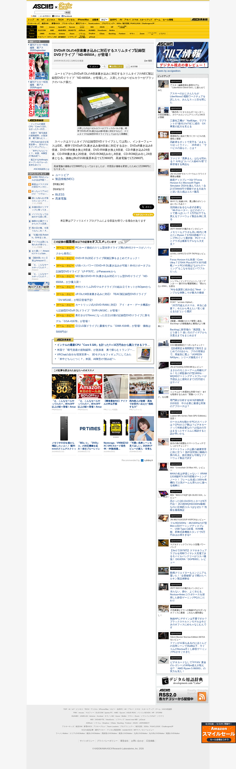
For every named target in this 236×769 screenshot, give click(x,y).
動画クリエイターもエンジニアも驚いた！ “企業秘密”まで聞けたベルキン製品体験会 (188, 575)
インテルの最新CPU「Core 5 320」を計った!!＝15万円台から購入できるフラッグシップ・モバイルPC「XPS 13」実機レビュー (131, 344)
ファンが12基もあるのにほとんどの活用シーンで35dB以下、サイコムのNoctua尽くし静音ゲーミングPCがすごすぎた (188, 647)
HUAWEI (92, 30)
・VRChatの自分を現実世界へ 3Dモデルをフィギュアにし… (39, 144)
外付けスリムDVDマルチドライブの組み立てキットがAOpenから (113, 286)
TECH (61, 19)
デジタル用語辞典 (114, 730)
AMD (52, 30)
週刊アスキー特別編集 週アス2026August (39, 85)
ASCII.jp (42, 6)
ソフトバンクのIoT (152, 33)
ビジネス (51, 19)
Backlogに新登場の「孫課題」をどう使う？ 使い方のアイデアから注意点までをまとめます (188, 332)
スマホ (135, 19)
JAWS (42, 34)
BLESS (59, 194)
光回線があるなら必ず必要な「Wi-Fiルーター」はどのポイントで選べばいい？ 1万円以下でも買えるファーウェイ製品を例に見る (188, 213)
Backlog (112, 34)
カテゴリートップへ (143, 214)
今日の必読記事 (87, 730)
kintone (62, 34)
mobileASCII (127, 730)
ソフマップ (72, 37)
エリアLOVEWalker (77, 733)
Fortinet (122, 34)
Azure (72, 34)
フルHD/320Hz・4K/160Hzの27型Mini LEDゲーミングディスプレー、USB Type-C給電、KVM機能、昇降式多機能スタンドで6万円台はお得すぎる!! (188, 529)
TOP (65, 709)
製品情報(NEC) (64, 179)
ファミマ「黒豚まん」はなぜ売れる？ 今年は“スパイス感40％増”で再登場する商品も (188, 161)
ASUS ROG (62, 30)
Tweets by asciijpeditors (169, 71)
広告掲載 (150, 741)
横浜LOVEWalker (93, 733)
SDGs (119, 23)
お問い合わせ (137, 741)
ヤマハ (132, 34)
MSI (92, 27)
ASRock (82, 30)
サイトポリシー (87, 741)
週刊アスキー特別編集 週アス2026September (39, 48)
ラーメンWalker (62, 733)
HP (112, 27)
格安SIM (45, 23)
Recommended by (131, 460)
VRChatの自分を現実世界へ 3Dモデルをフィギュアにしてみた (94, 354)
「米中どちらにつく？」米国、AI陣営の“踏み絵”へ (86, 358)
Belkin (112, 30)
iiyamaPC (62, 27)
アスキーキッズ (33, 23)
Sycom (72, 27)
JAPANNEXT (62, 37)
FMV (42, 27)
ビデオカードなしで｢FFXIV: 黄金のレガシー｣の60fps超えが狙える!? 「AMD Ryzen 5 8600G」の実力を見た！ (188, 667)
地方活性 (125, 23)
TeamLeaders (94, 23)
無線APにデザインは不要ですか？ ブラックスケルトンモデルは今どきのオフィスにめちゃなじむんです (189, 623)
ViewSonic (102, 30)
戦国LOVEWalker (173, 733)
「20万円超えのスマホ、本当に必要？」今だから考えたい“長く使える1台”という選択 (188, 308)
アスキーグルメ (68, 23)
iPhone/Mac (83, 19)
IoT (42, 19)
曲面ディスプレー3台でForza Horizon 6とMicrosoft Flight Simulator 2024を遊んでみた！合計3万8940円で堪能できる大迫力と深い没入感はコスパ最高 (188, 185)
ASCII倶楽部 (200, 19)
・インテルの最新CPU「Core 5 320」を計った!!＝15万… (38, 126)
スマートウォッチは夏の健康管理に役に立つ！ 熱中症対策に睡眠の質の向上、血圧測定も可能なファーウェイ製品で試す (188, 454)
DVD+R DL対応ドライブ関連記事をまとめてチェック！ (107, 258)
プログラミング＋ (127, 726)
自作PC (113, 19)
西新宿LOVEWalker (109, 733)
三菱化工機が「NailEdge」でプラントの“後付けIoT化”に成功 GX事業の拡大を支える (188, 123)
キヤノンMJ (52, 37)
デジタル (71, 19)
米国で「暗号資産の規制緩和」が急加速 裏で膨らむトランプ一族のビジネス (102, 349)
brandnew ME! (82, 36)
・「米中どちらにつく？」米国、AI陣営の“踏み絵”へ (38, 153)
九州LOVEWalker (141, 733)
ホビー (104, 19)
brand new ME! (132, 719)
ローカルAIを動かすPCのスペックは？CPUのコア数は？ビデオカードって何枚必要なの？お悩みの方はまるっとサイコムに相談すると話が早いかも (188, 427)
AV (121, 19)
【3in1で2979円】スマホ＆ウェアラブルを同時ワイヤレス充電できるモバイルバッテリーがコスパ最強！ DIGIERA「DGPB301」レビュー (188, 556)
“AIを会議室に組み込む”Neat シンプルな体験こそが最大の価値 (188, 291)
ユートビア (62, 175)
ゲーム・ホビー (66, 6)
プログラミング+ (108, 23)
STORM (159, 713)
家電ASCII (56, 23)
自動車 (95, 19)
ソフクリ (162, 34)
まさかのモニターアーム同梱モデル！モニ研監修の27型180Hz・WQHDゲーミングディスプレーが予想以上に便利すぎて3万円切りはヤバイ (188, 376)
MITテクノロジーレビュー (144, 730)
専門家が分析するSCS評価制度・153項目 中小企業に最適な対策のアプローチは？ (188, 403)
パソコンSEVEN (82, 27)
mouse (52, 27)
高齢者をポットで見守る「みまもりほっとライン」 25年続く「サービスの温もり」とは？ (188, 145)
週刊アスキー (81, 23)
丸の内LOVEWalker (156, 733)
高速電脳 (60, 198)
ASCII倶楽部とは (41, 169)
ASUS (102, 27)
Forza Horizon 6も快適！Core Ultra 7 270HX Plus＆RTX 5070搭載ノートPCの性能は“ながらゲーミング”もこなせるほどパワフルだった (188, 265)
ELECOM (42, 30)
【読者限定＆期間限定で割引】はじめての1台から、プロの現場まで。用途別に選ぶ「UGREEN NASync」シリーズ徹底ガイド (188, 353)
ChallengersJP (148, 23)
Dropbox (92, 33)
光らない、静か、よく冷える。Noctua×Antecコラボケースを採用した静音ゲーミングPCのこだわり (187, 596)
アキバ (127, 19)
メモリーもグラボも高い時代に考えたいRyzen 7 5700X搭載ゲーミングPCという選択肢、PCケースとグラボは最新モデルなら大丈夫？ (188, 238)
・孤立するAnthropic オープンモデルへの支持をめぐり (39, 162)
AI (38, 19)
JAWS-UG (84, 716)
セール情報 (168, 19)
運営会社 (124, 741)
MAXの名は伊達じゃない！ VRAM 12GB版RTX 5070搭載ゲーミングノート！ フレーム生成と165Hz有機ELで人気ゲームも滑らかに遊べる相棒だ (188, 479)
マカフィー (42, 37)
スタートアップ (146, 20)
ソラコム (82, 34)
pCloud (92, 37)
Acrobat (52, 34)
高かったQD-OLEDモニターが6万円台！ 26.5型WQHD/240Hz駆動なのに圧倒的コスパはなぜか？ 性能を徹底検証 (188, 505)
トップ (31, 19)
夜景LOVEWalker (125, 733)
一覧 (104, 66)
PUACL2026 (135, 23)
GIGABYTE (72, 30)
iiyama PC (109, 713)
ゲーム (157, 19)
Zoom (142, 34)
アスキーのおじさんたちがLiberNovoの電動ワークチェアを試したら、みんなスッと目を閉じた (188, 98)
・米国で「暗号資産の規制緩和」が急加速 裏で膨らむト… (38, 135)
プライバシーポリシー (107, 741)
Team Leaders (113, 726)
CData (102, 34)
